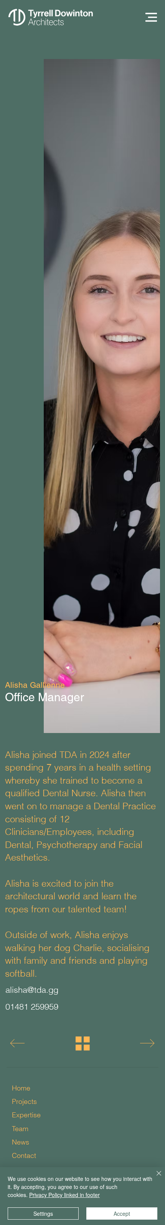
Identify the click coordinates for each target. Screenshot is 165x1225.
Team (20, 1128)
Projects (24, 1101)
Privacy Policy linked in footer (64, 1195)
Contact (24, 1155)
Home (21, 1088)
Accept (122, 1213)
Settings (43, 1213)
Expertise (26, 1114)
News (20, 1142)
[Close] (154, 1178)
